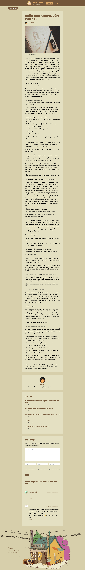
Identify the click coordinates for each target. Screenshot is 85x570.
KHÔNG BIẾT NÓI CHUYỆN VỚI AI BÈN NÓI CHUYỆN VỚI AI (42, 414)
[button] (49, 3)
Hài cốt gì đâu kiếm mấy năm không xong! (39, 408)
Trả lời (30, 498)
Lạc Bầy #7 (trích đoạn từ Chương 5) (37, 426)
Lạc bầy (27, 420)
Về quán (10, 548)
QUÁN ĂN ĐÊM (38, 3)
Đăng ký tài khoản (14, 550)
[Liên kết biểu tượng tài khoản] (57, 3)
